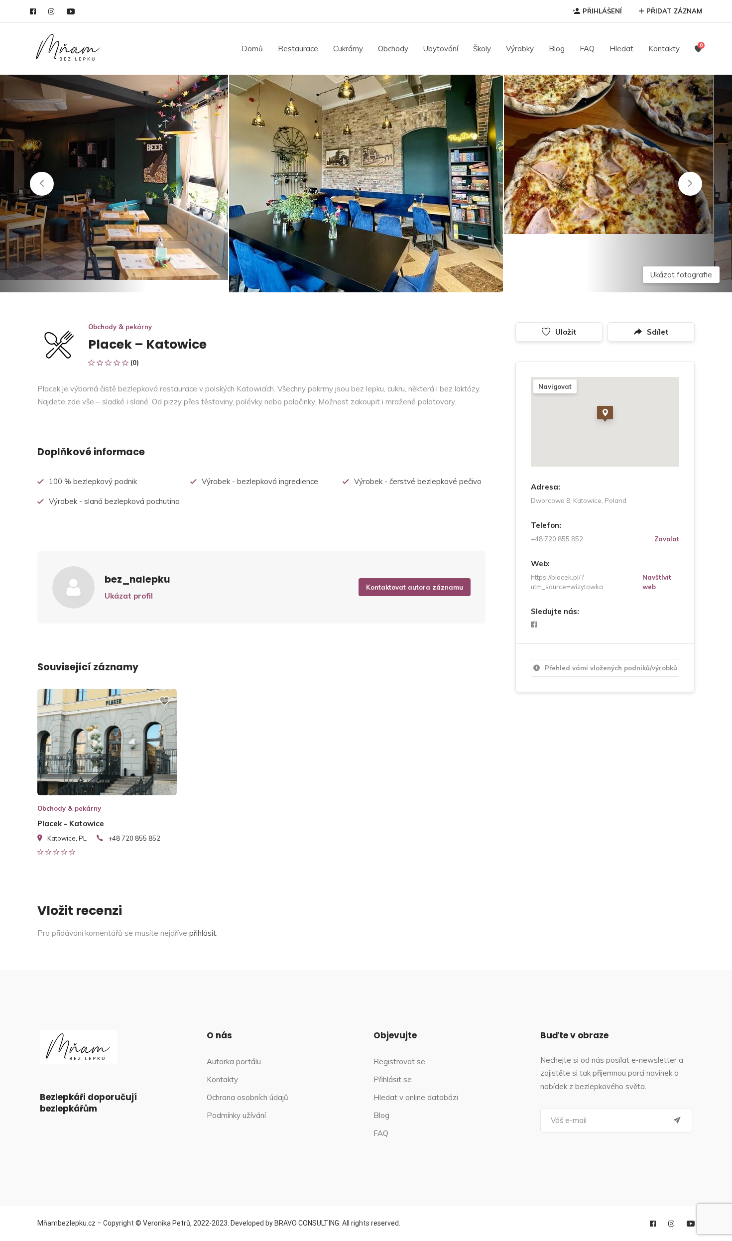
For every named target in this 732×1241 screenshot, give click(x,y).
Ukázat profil (129, 596)
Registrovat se (399, 1061)
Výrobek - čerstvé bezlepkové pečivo (418, 481)
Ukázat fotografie (681, 274)
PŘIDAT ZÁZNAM (674, 11)
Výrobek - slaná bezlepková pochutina (114, 501)
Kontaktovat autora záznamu (414, 587)
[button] (42, 184)
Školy (482, 48)
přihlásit (202, 933)
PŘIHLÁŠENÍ (602, 11)
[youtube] (71, 11)
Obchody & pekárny (120, 327)
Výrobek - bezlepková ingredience (260, 481)
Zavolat (666, 539)
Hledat (621, 48)
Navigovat (555, 386)
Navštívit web (656, 581)
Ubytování (440, 48)
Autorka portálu (234, 1061)
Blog (557, 48)
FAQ (587, 48)
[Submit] (677, 1120)
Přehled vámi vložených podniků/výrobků (611, 668)
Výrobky (520, 48)
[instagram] (51, 11)
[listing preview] (107, 742)
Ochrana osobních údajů (247, 1097)
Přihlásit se (392, 1079)
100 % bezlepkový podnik (93, 481)
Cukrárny (348, 48)
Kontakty (664, 48)
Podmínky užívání (236, 1115)
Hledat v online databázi (415, 1097)
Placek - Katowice (70, 823)
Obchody (393, 48)
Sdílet (658, 332)
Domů (252, 48)
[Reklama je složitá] (164, 706)
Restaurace (298, 48)
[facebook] (33, 11)
